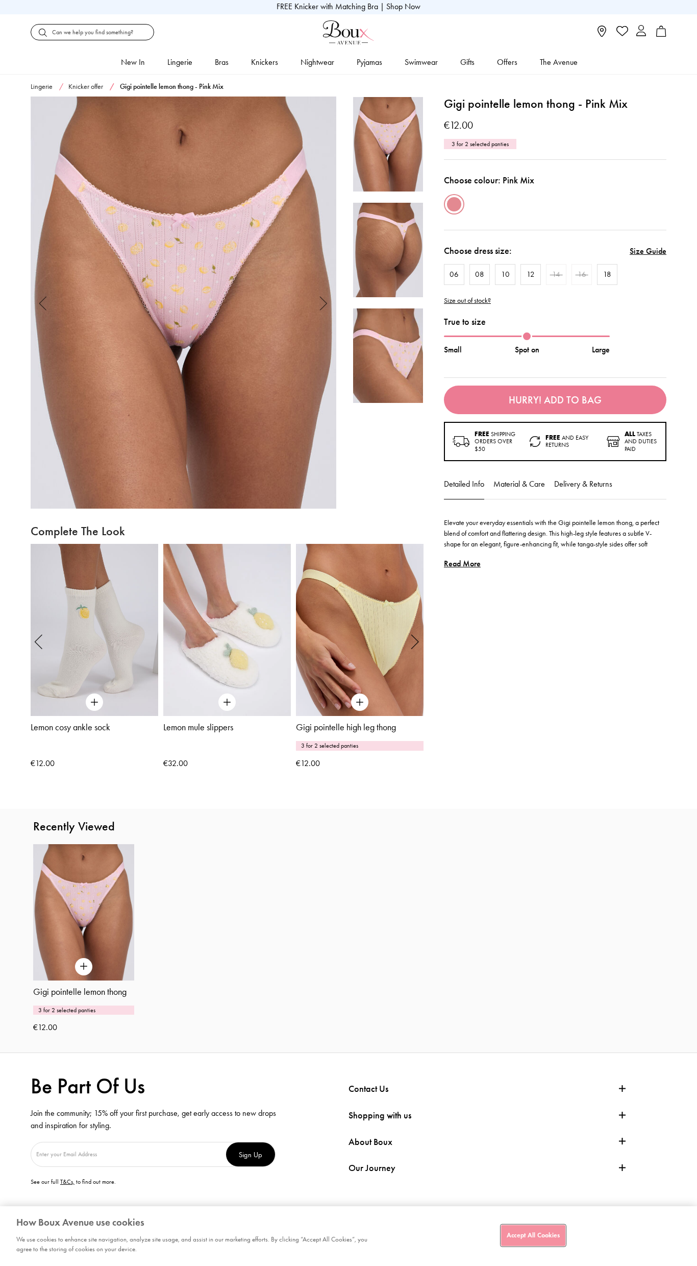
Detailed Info (464, 484)
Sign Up (250, 1154)
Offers (507, 62)
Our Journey (371, 1168)
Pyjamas (369, 62)
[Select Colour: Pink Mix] (454, 204)
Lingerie (179, 62)
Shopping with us (379, 1115)
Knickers (264, 62)
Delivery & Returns (583, 484)
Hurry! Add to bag (555, 400)
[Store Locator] (602, 34)
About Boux (370, 1142)
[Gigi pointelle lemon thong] (183, 303)
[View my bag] (661, 34)
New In (133, 62)
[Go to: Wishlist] (621, 32)
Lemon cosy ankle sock (70, 727)
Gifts (467, 62)
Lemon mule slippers (198, 727)
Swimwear (421, 62)
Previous (43, 302)
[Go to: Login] (641, 32)
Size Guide (648, 251)
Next (323, 302)
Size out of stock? (467, 301)
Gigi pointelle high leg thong (346, 727)
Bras (222, 62)
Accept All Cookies (533, 1235)
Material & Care (519, 484)
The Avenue (559, 62)
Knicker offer (85, 86)
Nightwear (317, 62)
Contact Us (368, 1088)
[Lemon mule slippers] (227, 630)
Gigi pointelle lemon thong (80, 991)
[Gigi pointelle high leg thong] (360, 630)
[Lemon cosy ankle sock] (94, 630)
